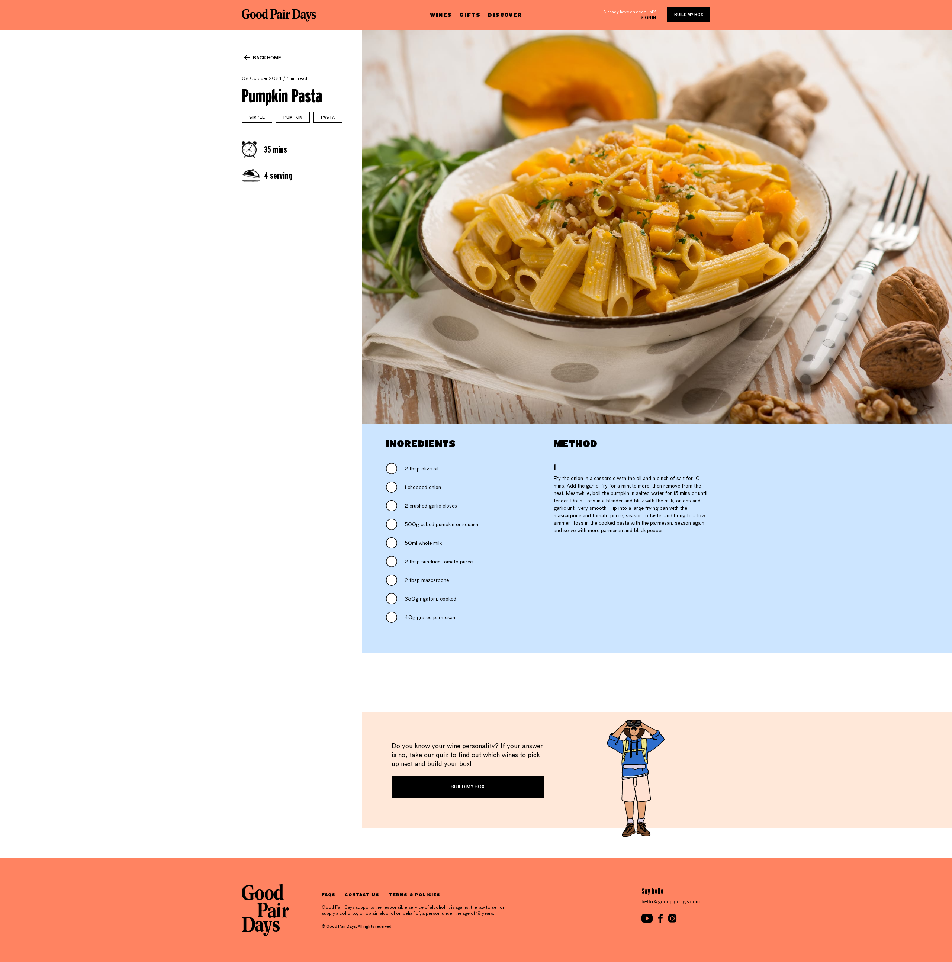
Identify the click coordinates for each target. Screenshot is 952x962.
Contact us (362, 894)
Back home (267, 58)
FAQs (328, 894)
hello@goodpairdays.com (670, 901)
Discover (505, 15)
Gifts (469, 15)
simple (257, 117)
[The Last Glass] (279, 15)
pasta (328, 117)
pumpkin (292, 117)
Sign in (648, 18)
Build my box (688, 15)
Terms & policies (414, 894)
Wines (441, 15)
